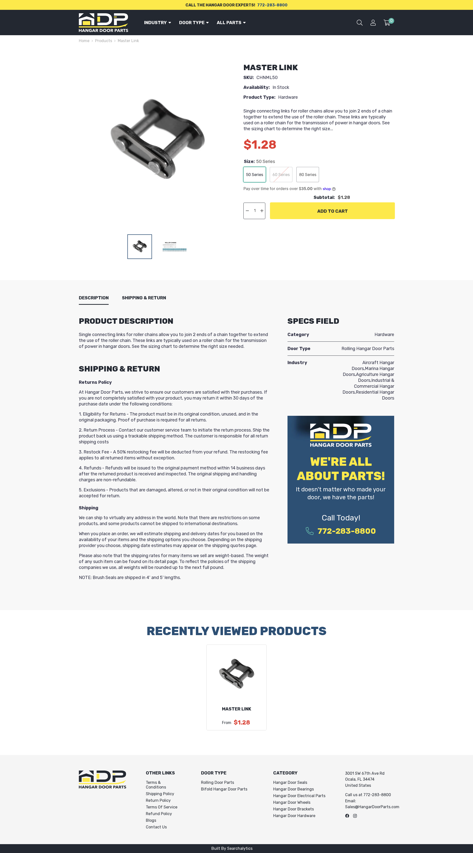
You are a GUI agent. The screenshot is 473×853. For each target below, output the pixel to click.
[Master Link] (236, 674)
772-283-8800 (272, 5)
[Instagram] (355, 816)
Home (84, 40)
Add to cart (332, 211)
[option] (157, 141)
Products (103, 40)
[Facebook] (347, 816)
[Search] (360, 23)
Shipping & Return (144, 298)
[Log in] (373, 23)
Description (94, 298)
